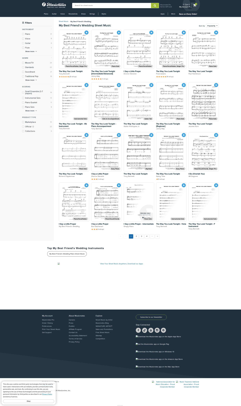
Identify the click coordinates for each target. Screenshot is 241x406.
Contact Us (73, 332)
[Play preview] (86, 33)
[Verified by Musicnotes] (33, 126)
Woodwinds (73, 14)
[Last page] (157, 236)
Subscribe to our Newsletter (151, 317)
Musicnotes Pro (165, 5)
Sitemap (99, 336)
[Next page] (152, 236)
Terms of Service (75, 339)
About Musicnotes (77, 316)
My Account (184, 7)
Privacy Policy (74, 342)
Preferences (47, 326)
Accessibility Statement (78, 336)
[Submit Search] (155, 5)
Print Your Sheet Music (51, 329)
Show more (29, 51)
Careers (72, 320)
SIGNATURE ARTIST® (104, 326)
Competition (100, 339)
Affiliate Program (75, 329)
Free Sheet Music (103, 332)
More (174, 15)
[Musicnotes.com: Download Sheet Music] (54, 5)
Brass (83, 14)
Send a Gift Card (166, 7)
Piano (46, 14)
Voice (62, 14)
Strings (92, 14)
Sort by (202, 25)
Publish (72, 326)
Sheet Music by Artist (104, 320)
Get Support (47, 332)
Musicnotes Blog (102, 323)
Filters (27, 22)
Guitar (54, 14)
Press (71, 323)
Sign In (187, 4)
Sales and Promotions (104, 329)
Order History (47, 323)
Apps (163, 14)
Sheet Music (63, 21)
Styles (104, 14)
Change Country (47, 385)
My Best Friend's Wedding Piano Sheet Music (67, 254)
